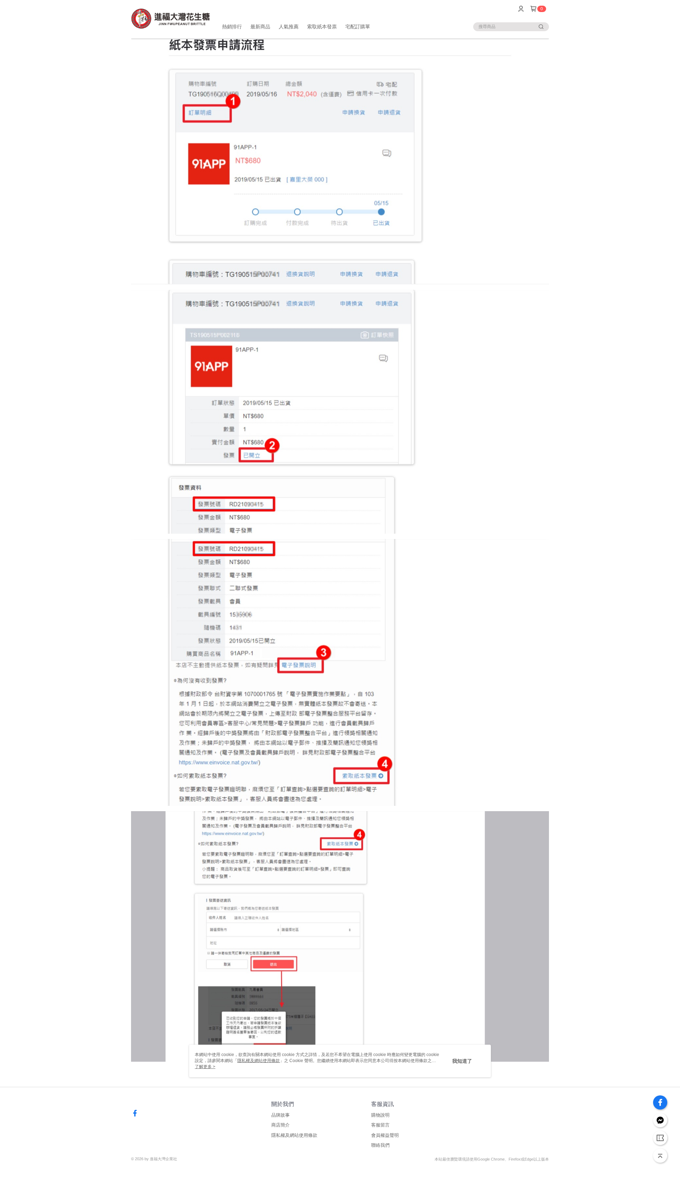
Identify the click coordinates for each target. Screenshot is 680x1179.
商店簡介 (280, 1125)
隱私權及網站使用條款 (294, 1135)
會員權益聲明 (385, 1135)
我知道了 (462, 1061)
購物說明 (380, 1115)
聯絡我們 (380, 1145)
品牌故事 (280, 1115)
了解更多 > (205, 1066)
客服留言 (380, 1125)
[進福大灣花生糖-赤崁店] (170, 18)
